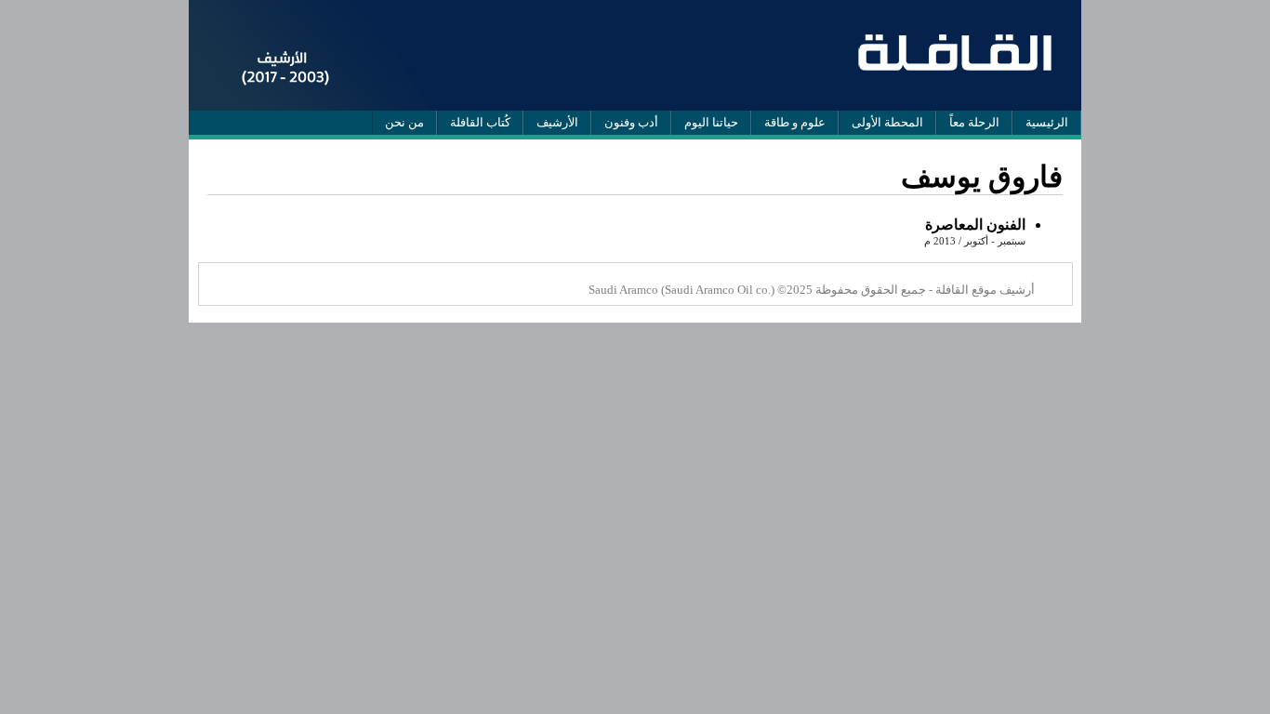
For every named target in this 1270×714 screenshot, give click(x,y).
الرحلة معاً (974, 122)
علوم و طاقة (795, 122)
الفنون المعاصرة (975, 224)
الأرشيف (557, 122)
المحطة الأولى (887, 122)
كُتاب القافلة (480, 122)
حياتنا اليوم (711, 122)
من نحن (404, 122)
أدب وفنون (631, 122)
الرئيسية (1046, 122)
